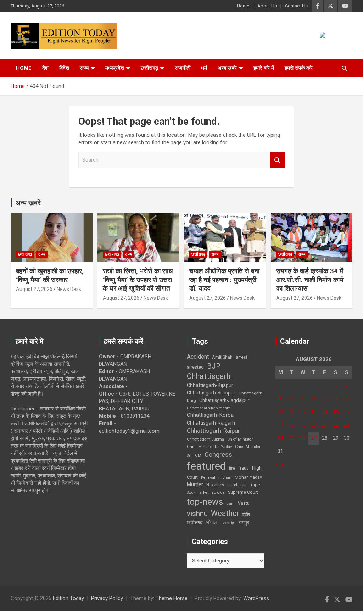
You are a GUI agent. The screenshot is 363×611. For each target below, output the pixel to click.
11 (291, 412)
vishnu (197, 513)
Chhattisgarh (208, 376)
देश (45, 68)
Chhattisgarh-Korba (210, 415)
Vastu (244, 503)
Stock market (197, 492)
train (231, 503)
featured (206, 466)
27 (314, 438)
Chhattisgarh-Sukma (205, 439)
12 (303, 412)
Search (277, 160)
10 (280, 412)
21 (325, 425)
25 (291, 438)
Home (243, 6)
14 (325, 412)
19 (303, 425)
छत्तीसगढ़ (149, 68)
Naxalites (215, 484)
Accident (198, 356)
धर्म (204, 68)
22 (336, 425)
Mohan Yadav (248, 477)
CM (198, 455)
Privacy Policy (107, 598)
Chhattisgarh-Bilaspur (211, 393)
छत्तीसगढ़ (195, 522)
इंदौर (246, 514)
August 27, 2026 (34, 289)
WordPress (256, 598)
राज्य (84, 68)
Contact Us (296, 6)
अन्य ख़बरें (28, 202)
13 (314, 412)
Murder (195, 484)
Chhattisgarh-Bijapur (210, 385)
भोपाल (211, 522)
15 (336, 412)
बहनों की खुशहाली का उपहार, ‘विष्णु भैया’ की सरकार (50, 275)
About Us (267, 6)
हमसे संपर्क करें (299, 68)
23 (347, 425)
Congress (218, 454)
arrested (195, 367)
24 (280, 438)
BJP (213, 366)
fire (232, 468)
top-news (205, 502)
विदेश (64, 68)
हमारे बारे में (263, 68)
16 (347, 412)
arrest (241, 357)
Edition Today (68, 598)
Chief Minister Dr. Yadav (209, 446)
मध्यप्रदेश (114, 68)
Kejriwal (208, 477)
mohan (224, 477)
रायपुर (244, 522)
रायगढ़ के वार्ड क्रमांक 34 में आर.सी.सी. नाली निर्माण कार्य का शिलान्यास (310, 279)
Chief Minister (240, 439)
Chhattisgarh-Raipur (213, 430)
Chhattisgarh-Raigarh (211, 423)
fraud (243, 468)
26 (303, 438)
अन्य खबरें (227, 68)
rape (255, 484)
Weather (225, 513)
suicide (218, 492)
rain (244, 484)
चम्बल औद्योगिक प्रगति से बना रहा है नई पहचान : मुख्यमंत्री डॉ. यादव (224, 279)
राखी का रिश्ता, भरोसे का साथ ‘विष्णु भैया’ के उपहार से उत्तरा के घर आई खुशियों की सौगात (138, 279)
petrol (232, 485)
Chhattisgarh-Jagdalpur (224, 400)
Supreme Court (243, 492)
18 (291, 425)
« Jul (280, 464)
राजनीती (182, 68)
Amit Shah (222, 357)
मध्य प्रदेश (227, 523)
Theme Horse (172, 598)
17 (280, 425)
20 (314, 425)
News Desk (69, 289)
